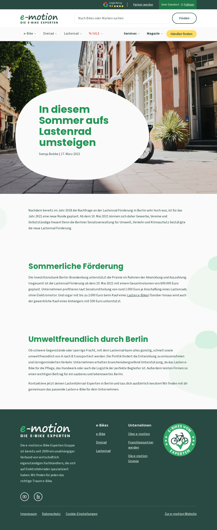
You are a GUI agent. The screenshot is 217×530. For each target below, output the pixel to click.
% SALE (94, 33)
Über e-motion (139, 434)
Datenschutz (51, 514)
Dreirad (48, 33)
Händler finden (181, 34)
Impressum (28, 514)
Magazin (153, 33)
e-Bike (28, 33)
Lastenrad (71, 33)
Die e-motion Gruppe (137, 458)
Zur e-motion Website (181, 514)
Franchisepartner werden (140, 445)
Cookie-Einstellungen (81, 514)
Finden (184, 18)
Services (130, 33)
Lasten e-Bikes (138, 295)
